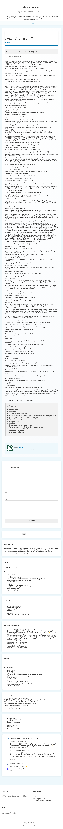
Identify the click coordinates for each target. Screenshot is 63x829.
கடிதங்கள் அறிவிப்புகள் (13, 609)
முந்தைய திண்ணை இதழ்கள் (42, 800)
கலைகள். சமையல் (30, 18)
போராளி (17, 639)
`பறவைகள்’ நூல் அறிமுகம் (18, 414)
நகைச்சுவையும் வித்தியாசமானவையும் (18, 614)
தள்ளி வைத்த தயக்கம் (16, 430)
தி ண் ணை (31, 6)
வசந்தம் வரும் (13, 410)
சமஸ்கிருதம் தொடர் (39, 799)
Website (6, 507)
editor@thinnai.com (44, 549)
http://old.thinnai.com (24, 703)
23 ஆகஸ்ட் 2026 (35, 23)
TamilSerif (27, 705)
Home (34, 796)
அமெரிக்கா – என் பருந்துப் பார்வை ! (22, 426)
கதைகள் (20, 18)
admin (8, 42)
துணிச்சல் (53, 638)
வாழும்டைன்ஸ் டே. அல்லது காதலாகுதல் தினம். (26, 428)
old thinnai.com (23, 551)
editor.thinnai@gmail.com (14, 550)
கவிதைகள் (41, 18)
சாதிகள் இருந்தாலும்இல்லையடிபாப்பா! (24, 629)
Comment (7, 474)
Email (6, 500)
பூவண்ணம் (28, 401)
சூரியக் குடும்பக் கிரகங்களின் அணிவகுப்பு (23, 418)
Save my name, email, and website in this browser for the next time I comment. (21, 517)
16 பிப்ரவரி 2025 (32, 52)
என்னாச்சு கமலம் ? (12, 583)
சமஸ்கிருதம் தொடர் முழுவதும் (12, 708)
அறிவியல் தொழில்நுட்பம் (26, 16)
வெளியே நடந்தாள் (14, 401)
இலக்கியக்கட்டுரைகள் (43, 16)
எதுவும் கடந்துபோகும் (16, 432)
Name (6, 492)
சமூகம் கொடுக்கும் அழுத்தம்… (15, 634)
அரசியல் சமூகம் (11, 16)
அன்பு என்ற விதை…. (21, 642)
